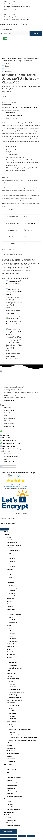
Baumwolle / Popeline (13, 545)
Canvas (8, 580)
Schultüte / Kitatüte (13, 809)
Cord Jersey (13, 588)
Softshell (12, 620)
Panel (8, 670)
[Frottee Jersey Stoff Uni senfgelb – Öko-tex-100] (5, 69)
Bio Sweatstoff (14, 735)
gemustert (12, 556)
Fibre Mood (10, 598)
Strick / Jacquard (12, 705)
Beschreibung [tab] (10, 112)
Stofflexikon (10, 761)
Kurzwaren (8, 764)
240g (25, 216)
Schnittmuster (9, 812)
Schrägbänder (11, 769)
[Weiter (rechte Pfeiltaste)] (13, 839)
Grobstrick (12, 713)
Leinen (8, 649)
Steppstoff (12, 732)
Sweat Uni (12, 727)
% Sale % (9, 756)
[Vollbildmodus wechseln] (13, 836)
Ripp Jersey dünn (14, 689)
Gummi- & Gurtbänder (14, 777)
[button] (19, 107)
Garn (8, 775)
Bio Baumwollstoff (15, 550)
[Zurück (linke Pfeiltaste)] (4, 839)
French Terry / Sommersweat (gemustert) (22, 740)
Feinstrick (12, 711)
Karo (10, 564)
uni (10, 553)
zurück (8, 537)
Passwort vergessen (13, 825)
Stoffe (9, 58)
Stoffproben (10, 759)
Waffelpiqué (10, 751)
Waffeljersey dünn (15, 697)
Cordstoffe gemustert (16, 596)
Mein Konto (8, 815)
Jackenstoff (10, 609)
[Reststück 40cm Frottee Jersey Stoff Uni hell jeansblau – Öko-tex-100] (7, 71)
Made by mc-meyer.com (7, 524)
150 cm (26, 210)
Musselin (9, 657)
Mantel (11, 617)
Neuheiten (9, 540)
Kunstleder (10, 646)
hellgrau (26, 237)
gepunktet (12, 558)
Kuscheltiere (10, 807)
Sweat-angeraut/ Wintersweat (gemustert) (23, 737)
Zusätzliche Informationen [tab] (14, 115)
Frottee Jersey (22, 58)
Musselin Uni (13, 662)
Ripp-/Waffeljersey (12, 678)
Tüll (7, 743)
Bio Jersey (12, 633)
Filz (7, 604)
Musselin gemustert (15, 668)
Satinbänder (10, 788)
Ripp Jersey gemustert (16, 692)
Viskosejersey (11, 748)
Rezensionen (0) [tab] (11, 118)
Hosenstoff (10, 606)
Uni (10, 574)
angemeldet (12, 271)
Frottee (8, 601)
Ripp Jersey (12, 687)
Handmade (8, 799)
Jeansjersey (13, 641)
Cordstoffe (10, 582)
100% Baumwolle (29, 223)
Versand (8, 104)
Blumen (11, 636)
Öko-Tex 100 (28, 230)
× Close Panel (8, 831)
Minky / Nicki (10, 652)
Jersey (14, 58)
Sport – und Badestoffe (14, 700)
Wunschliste (10, 823)
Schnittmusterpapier (13, 791)
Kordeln (9, 780)
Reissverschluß (11, 783)
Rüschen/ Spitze (11, 785)
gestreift (12, 561)
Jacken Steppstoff (15, 614)
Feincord (12, 593)
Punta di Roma (11, 673)
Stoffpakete (10, 703)
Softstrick (12, 719)
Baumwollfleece (11, 542)
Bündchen (9, 569)
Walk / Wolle (13, 622)
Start (3, 58)
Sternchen (12, 566)
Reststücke (5, 89)
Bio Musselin (13, 665)
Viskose (9, 745)
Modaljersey (10, 654)
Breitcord (12, 590)
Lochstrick (12, 716)
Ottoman (12, 684)
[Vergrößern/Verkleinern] (4, 836)
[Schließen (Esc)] (31, 836)
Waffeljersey (13, 695)
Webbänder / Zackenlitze (14, 796)
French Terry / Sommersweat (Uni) (20, 729)
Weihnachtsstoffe (12, 753)
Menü (1, 27)
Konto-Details (11, 820)
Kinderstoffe (10, 644)
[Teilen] (22, 836)
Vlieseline (9, 793)
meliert (11, 577)
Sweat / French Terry (13, 721)
